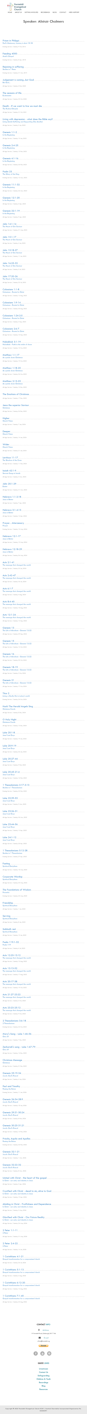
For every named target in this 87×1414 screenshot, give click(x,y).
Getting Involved (31, 12)
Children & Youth (43, 1379)
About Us (18, 12)
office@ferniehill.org (43, 1341)
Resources (43, 1389)
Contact (63, 12)
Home (10, 12)
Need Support (74, 12)
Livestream (43, 1368)
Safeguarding (43, 1375)
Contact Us (43, 1372)
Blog (55, 12)
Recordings (45, 12)
